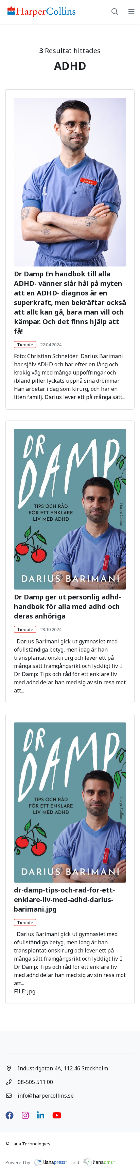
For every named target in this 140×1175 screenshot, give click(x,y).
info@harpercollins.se (46, 1095)
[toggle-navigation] (131, 11)
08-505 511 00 (35, 1082)
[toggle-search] (115, 11)
